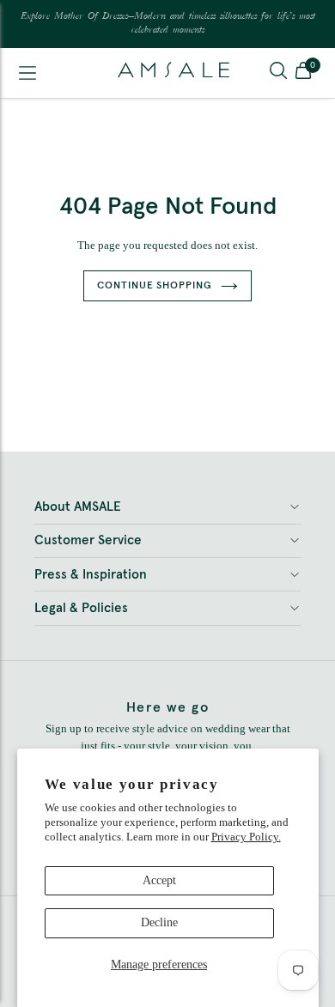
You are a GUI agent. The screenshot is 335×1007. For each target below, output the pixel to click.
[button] (303, 73)
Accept (159, 880)
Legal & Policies (81, 608)
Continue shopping (154, 286)
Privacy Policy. (246, 836)
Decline (159, 922)
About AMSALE (77, 506)
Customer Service (88, 540)
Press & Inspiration (90, 574)
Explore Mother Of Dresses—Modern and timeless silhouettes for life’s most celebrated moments (168, 23)
